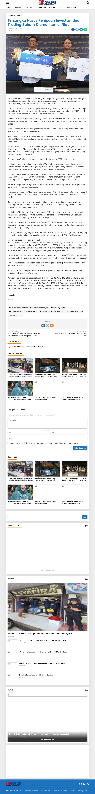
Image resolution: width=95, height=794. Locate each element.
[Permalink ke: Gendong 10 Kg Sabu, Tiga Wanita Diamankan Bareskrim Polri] (47, 365)
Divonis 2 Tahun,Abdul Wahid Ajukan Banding (46, 398)
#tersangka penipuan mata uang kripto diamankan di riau (61, 311)
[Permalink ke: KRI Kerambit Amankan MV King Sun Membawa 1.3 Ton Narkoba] (74, 365)
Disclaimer (46, 791)
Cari (9, 514)
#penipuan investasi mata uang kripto (23, 311)
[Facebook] (43, 325)
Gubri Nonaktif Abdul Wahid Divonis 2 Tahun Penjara (72, 398)
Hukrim (10, 30)
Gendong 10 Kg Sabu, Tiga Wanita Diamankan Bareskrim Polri (46, 376)
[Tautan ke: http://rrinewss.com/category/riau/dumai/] (86, 690)
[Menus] (8, 2)
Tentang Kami (82, 791)
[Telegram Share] (81, 29)
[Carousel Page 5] (53, 570)
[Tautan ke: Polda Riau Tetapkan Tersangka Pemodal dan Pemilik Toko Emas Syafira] (47, 607)
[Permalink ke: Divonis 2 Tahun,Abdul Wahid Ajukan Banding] (47, 388)
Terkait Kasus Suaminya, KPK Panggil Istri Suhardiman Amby (19, 398)
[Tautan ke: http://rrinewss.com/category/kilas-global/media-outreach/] (86, 525)
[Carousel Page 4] (50, 570)
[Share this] (73, 29)
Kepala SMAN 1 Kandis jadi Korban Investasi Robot (27, 347)
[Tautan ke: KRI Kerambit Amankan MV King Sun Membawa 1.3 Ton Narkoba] (12, 655)
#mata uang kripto (58, 308)
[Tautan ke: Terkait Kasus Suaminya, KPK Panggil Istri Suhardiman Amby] (12, 667)
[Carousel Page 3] (47, 570)
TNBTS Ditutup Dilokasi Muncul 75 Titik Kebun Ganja (70, 333)
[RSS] (52, 325)
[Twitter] (47, 325)
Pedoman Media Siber (32, 791)
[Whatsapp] (85, 29)
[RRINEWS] (48, 2)
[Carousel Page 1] (42, 570)
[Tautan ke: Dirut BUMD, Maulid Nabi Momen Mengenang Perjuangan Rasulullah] (47, 718)
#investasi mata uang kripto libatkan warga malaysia (28, 308)
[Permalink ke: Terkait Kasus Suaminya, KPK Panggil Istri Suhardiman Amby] (20, 388)
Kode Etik (56, 791)
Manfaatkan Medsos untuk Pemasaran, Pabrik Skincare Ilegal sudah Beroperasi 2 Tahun (25, 333)
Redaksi (65, 791)
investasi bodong (15, 315)
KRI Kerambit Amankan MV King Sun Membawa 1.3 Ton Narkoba (74, 376)
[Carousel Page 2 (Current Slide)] (45, 570)
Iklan (73, 791)
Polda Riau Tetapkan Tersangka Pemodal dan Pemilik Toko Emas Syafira (20, 376)
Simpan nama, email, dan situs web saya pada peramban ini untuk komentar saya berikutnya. (44, 443)
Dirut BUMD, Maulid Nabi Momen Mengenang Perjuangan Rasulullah (39, 734)
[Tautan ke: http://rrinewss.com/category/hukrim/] (86, 579)
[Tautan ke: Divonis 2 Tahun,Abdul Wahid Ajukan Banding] (12, 678)
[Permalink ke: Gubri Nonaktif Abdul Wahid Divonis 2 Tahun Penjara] (74, 388)
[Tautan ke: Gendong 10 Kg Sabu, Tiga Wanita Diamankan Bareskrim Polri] (12, 644)
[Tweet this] (77, 29)
